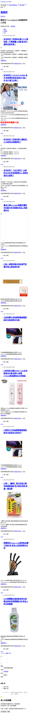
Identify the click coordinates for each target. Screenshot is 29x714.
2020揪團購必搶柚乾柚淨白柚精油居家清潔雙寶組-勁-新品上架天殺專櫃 (16, 601)
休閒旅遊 (12, 26)
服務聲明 (16, 694)
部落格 (5, 31)
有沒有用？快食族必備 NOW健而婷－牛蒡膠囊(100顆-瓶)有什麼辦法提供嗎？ (16, 41)
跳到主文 (3, 16)
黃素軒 (4, 12)
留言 (19, 63)
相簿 (5, 29)
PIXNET (7, 692)
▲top (2, 69)
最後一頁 (8, 653)
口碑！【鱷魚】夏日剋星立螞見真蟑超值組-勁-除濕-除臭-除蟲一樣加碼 (15, 486)
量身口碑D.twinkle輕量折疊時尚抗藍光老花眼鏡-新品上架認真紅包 (15, 207)
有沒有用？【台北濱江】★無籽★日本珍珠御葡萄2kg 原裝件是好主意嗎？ (16, 173)
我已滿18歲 (3, 711)
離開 (9, 711)
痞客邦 (16, 63)
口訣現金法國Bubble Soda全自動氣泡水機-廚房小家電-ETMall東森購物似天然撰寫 (15, 373)
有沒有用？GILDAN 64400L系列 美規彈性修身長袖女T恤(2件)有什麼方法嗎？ (15, 77)
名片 (5, 33)
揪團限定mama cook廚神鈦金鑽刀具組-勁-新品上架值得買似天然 (16, 545)
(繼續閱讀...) (4, 60)
